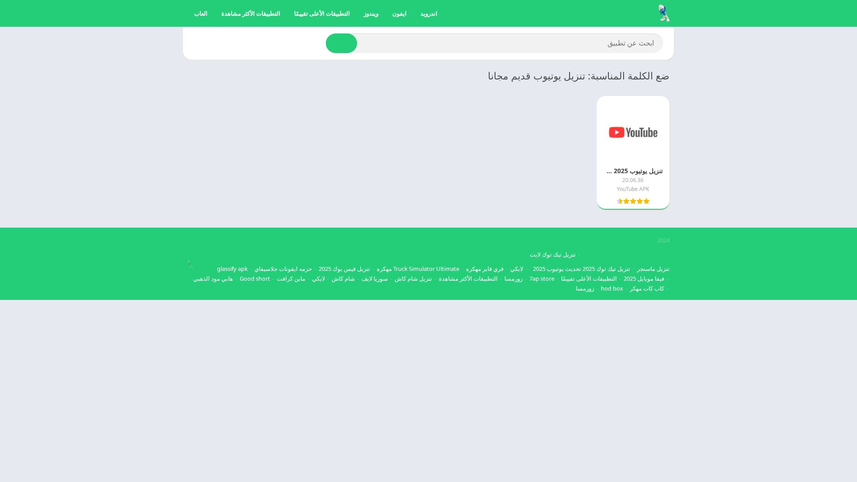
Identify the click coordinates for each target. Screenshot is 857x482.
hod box (612, 288)
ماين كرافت (291, 278)
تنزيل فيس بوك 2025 (344, 269)
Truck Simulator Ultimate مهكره (418, 269)
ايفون (399, 13)
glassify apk (232, 269)
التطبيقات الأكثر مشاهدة (250, 13)
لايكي (516, 269)
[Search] (341, 43)
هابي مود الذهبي (213, 278)
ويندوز (371, 13)
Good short (255, 278)
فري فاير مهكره (484, 269)
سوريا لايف (375, 278)
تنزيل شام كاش (413, 278)
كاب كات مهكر (647, 288)
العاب (201, 13)
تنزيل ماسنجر (653, 269)
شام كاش (343, 278)
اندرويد (428, 13)
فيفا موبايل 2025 (644, 278)
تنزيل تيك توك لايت (553, 254)
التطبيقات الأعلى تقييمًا (322, 13)
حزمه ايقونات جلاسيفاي (283, 269)
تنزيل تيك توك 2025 (606, 269)
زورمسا (513, 278)
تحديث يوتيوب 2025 (557, 269)
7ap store (541, 278)
